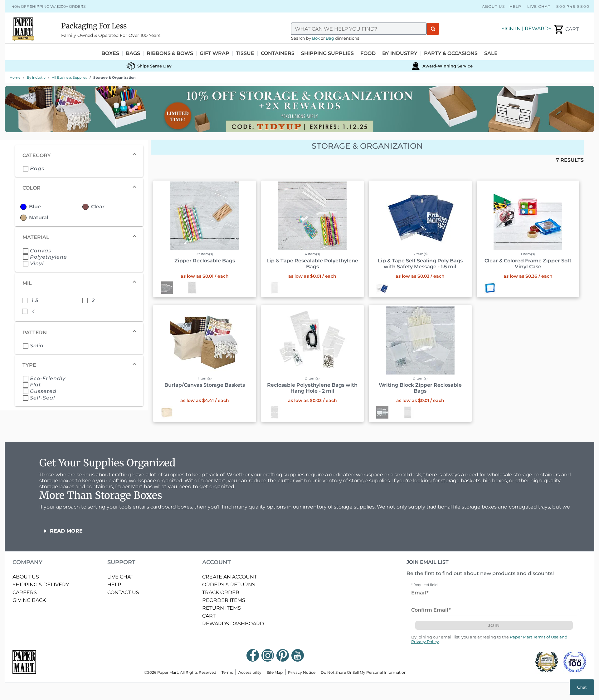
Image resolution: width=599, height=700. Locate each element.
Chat (582, 687)
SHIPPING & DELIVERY (40, 585)
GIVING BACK (29, 600)
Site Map (275, 672)
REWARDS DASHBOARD (233, 624)
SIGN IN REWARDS (526, 29)
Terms (227, 672)
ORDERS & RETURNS (228, 585)
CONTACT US (123, 592)
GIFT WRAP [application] (214, 53)
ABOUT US (25, 577)
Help (515, 6)
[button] (79, 155)
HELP (114, 585)
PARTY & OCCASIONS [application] (451, 53)
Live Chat (539, 6)
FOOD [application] (368, 53)
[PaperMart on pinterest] (282, 655)
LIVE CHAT (120, 577)
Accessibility (249, 672)
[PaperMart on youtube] (297, 655)
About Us (493, 6)
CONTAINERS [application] (278, 53)
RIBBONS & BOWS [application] (170, 53)
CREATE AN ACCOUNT (229, 577)
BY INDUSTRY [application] (399, 53)
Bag (330, 38)
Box (316, 38)
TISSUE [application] (245, 53)
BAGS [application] (133, 53)
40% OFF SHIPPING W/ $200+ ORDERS (48, 6)
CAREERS (24, 592)
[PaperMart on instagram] (267, 655)
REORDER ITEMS (223, 600)
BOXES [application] (110, 53)
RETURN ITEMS (221, 608)
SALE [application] (491, 53)
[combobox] (358, 29)
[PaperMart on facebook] (252, 655)
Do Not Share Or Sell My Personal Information (364, 672)
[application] (566, 29)
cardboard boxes (171, 507)
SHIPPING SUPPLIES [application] (327, 53)
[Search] (433, 29)
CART (209, 616)
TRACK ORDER (220, 592)
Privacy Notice (301, 672)
